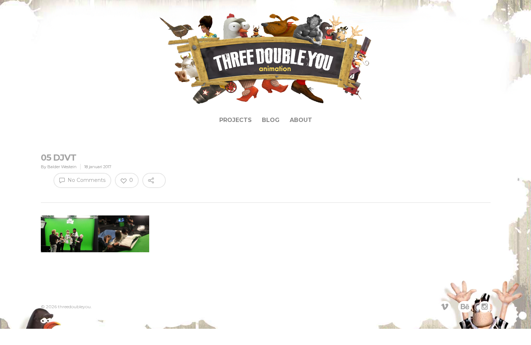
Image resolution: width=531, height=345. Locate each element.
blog (271, 120)
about (301, 120)
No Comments (85, 180)
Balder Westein (62, 166)
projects (235, 120)
